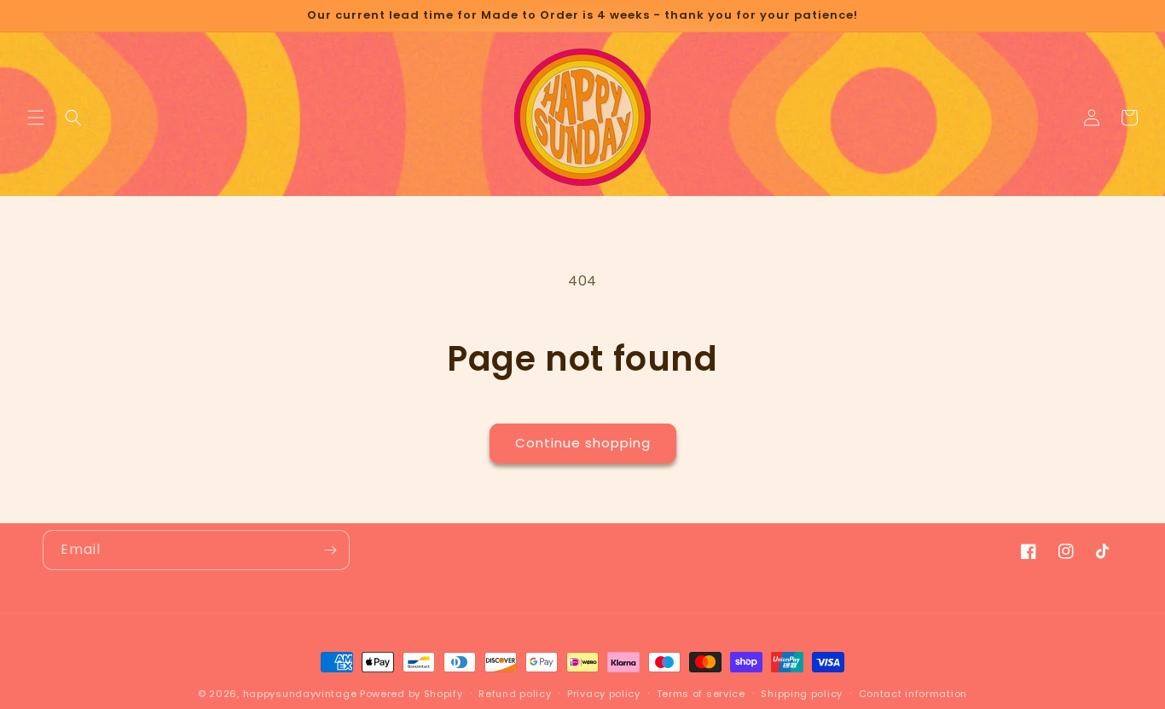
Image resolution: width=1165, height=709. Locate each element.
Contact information (913, 693)
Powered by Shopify (411, 693)
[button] (36, 117)
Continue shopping (583, 443)
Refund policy (514, 693)
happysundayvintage (300, 693)
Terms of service (701, 693)
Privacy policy (603, 693)
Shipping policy (802, 693)
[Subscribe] (330, 550)
